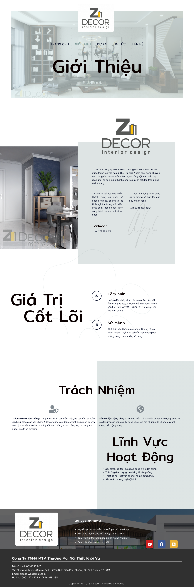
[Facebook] (162, 544)
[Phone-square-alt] (174, 544)
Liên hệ (137, 44)
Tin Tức (119, 44)
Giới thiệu (83, 44)
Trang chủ (60, 44)
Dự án (102, 44)
